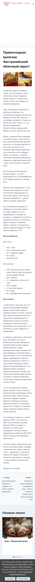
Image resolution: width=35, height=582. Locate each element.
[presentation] (17, 527)
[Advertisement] (17, 26)
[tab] (13, 557)
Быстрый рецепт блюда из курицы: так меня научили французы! (9, 485)
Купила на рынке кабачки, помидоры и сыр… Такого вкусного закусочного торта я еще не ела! (26, 488)
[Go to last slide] (5, 536)
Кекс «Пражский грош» (16, 541)
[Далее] (29, 536)
